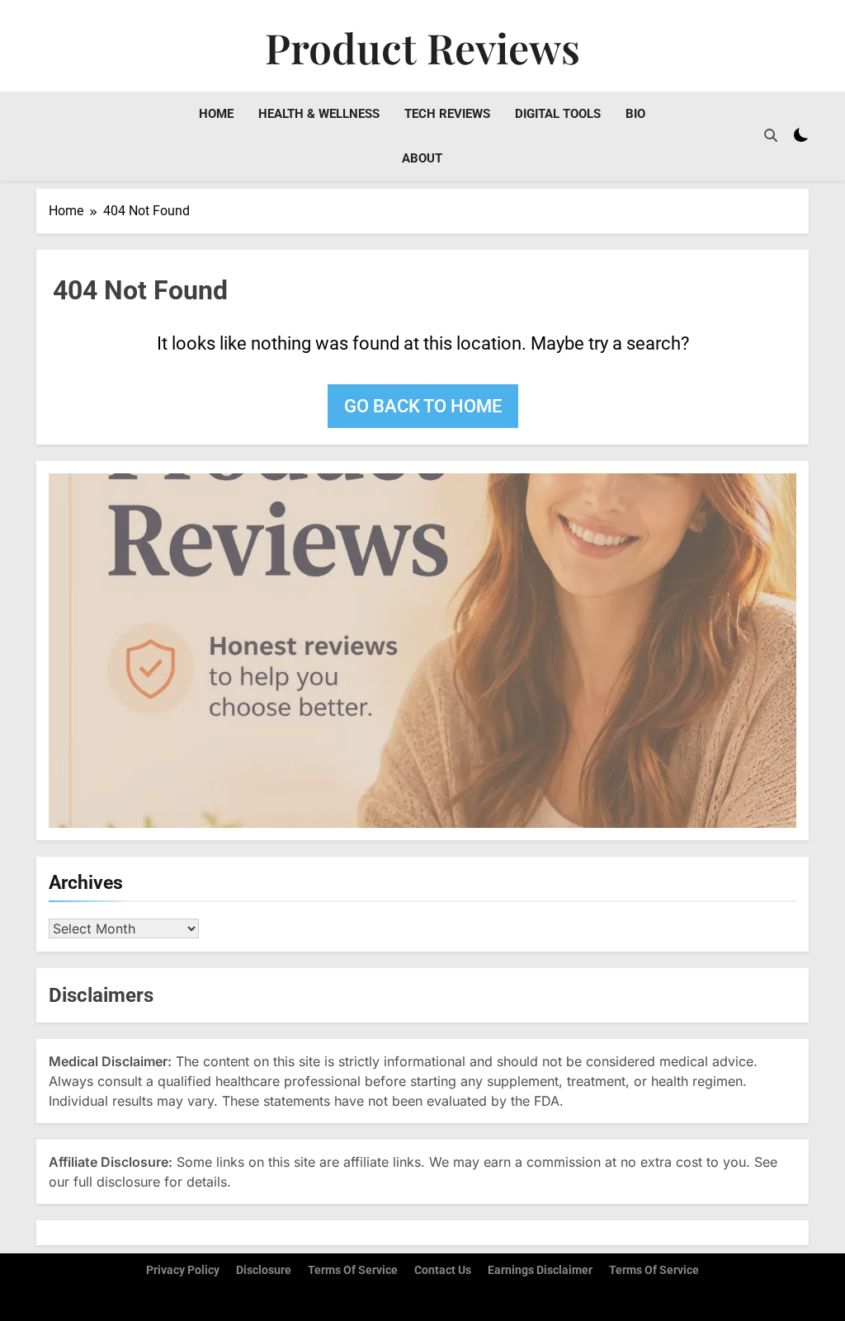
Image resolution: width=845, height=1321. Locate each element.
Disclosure (263, 1270)
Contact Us (442, 1270)
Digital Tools (558, 113)
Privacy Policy (183, 1270)
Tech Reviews (447, 113)
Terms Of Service (654, 1270)
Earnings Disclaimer (540, 1270)
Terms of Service (353, 1270)
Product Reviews (422, 47)
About (422, 158)
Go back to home (423, 406)
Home (216, 113)
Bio (635, 113)
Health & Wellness (319, 113)
